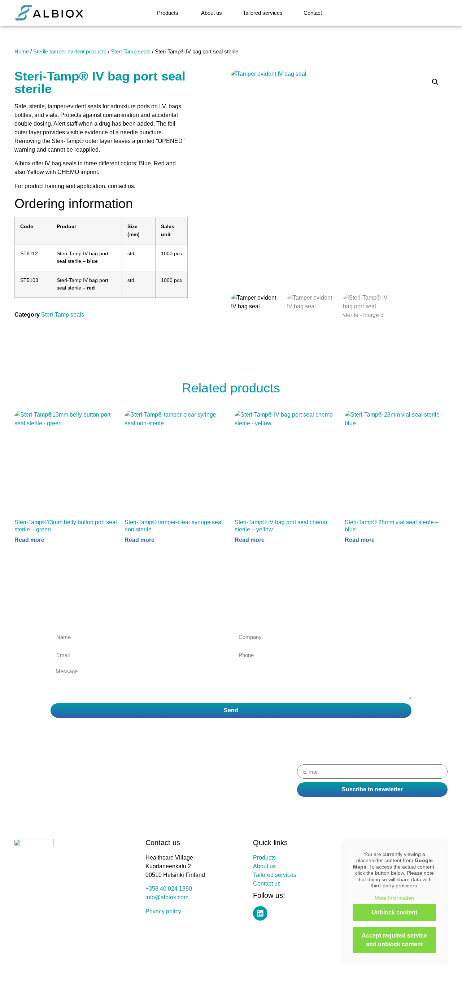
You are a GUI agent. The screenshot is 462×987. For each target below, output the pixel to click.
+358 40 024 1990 (168, 889)
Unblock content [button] (394, 912)
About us (264, 866)
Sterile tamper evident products (69, 52)
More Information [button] (394, 898)
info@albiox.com (166, 897)
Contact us (266, 884)
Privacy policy (163, 911)
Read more (29, 540)
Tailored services (274, 875)
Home (21, 52)
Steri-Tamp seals (131, 52)
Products (264, 858)
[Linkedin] (260, 913)
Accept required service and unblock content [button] (394, 939)
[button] (435, 81)
